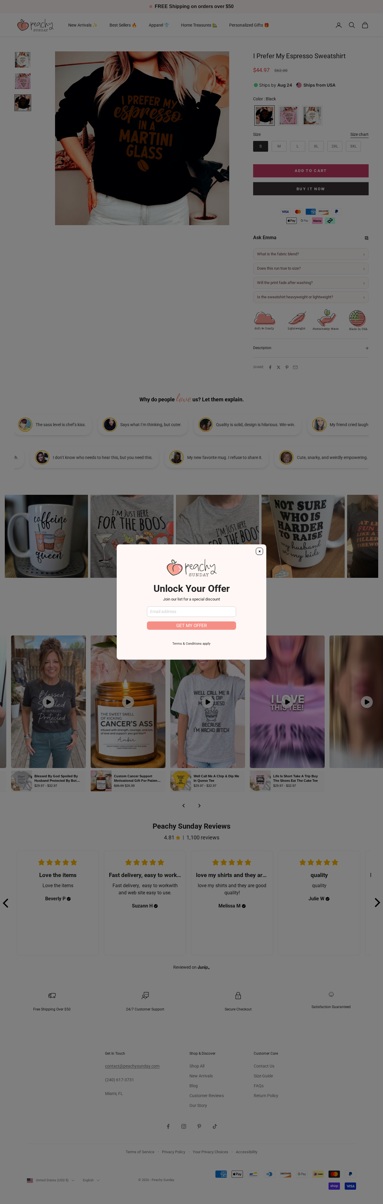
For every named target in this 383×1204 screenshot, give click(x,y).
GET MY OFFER (191, 625)
